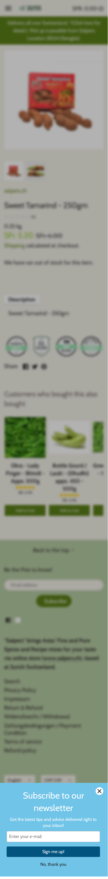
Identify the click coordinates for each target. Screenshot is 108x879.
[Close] (99, 791)
